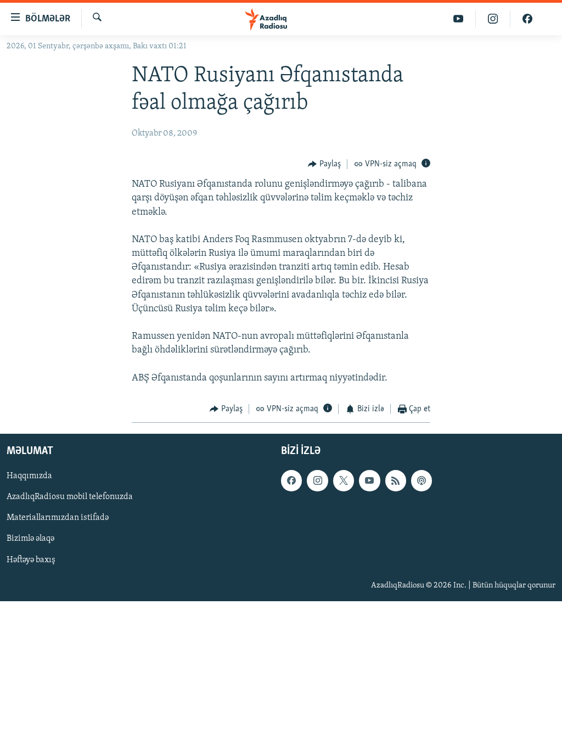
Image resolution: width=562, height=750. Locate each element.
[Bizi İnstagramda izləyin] (493, 18)
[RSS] (395, 481)
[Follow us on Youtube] (369, 481)
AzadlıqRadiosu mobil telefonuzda (70, 497)
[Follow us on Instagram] (317, 481)
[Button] (324, 164)
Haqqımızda (29, 476)
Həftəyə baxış (31, 560)
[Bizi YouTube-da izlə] (458, 18)
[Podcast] (421, 481)
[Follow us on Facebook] (291, 481)
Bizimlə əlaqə (30, 539)
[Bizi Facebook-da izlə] (527, 18)
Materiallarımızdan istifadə (58, 518)
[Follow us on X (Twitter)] (343, 481)
